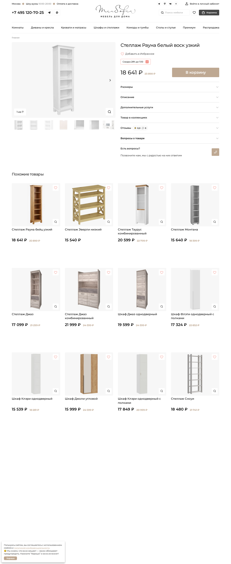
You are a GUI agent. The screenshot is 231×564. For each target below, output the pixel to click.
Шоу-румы (38, 4)
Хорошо (10, 558)
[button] (110, 80)
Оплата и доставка (67, 4)
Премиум (189, 27)
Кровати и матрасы (73, 27)
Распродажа (211, 27)
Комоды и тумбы (137, 27)
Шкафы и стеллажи (106, 27)
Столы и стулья (166, 27)
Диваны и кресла (42, 27)
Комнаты (18, 27)
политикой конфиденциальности (32, 548)
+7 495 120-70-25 (28, 12)
